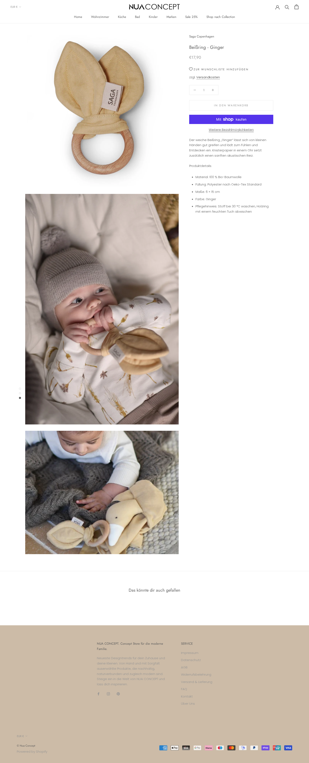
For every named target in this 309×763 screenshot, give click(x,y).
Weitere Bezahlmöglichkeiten (231, 129)
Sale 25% (191, 17)
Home (78, 17)
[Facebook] (98, 693)
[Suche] (287, 7)
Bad (137, 17)
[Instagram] (108, 693)
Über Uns (188, 703)
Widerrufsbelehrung (196, 674)
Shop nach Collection (220, 17)
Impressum (189, 653)
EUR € (14, 7)
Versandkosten (208, 77)
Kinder (153, 17)
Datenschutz (191, 660)
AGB (184, 667)
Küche (122, 17)
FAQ (184, 689)
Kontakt (187, 696)
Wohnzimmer (100, 17)
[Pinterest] (118, 693)
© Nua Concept (26, 746)
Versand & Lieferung (196, 682)
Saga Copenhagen (201, 36)
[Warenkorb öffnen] (296, 6)
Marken (171, 17)
